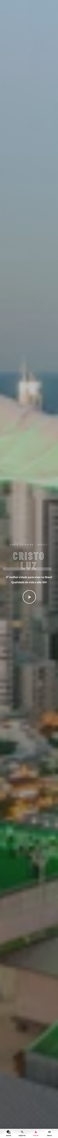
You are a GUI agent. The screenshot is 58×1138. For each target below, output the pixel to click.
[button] (29, 597)
